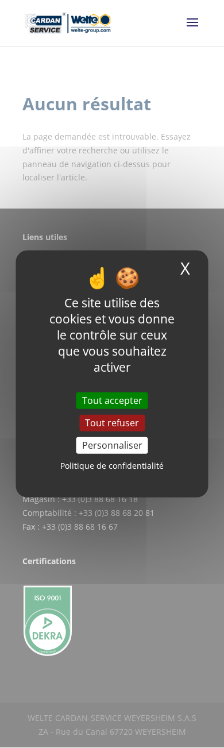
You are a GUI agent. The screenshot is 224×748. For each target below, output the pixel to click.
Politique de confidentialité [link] (112, 465)
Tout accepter (112, 400)
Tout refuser (112, 423)
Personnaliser (112, 445)
